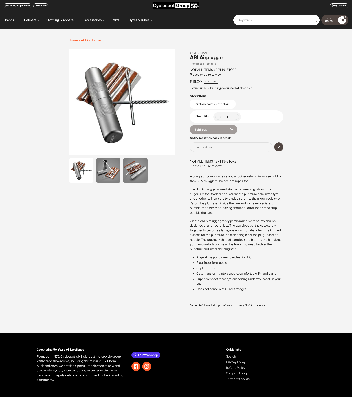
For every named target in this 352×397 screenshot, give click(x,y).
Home (73, 40)
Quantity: (202, 116)
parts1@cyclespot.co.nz (17, 5)
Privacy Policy (235, 362)
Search (231, 356)
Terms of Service (238, 379)
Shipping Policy (236, 373)
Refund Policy (235, 367)
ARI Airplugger (91, 40)
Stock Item (198, 96)
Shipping (214, 88)
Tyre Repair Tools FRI (203, 63)
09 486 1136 (41, 5)
